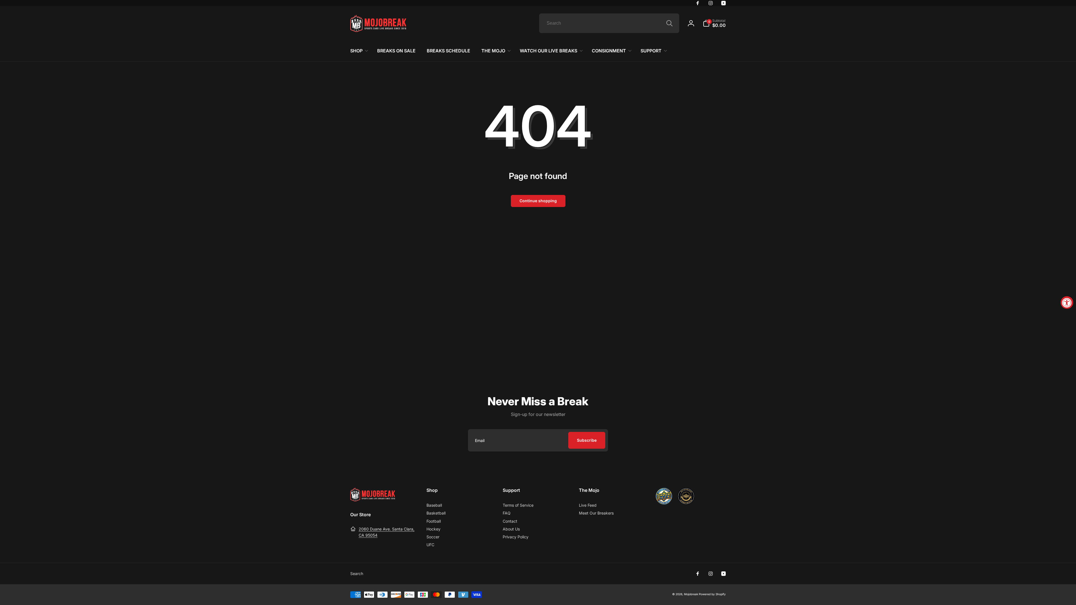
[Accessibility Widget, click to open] (1067, 302)
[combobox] (609, 23)
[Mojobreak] (372, 499)
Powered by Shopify (712, 594)
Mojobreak (691, 594)
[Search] (669, 23)
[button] (714, 23)
